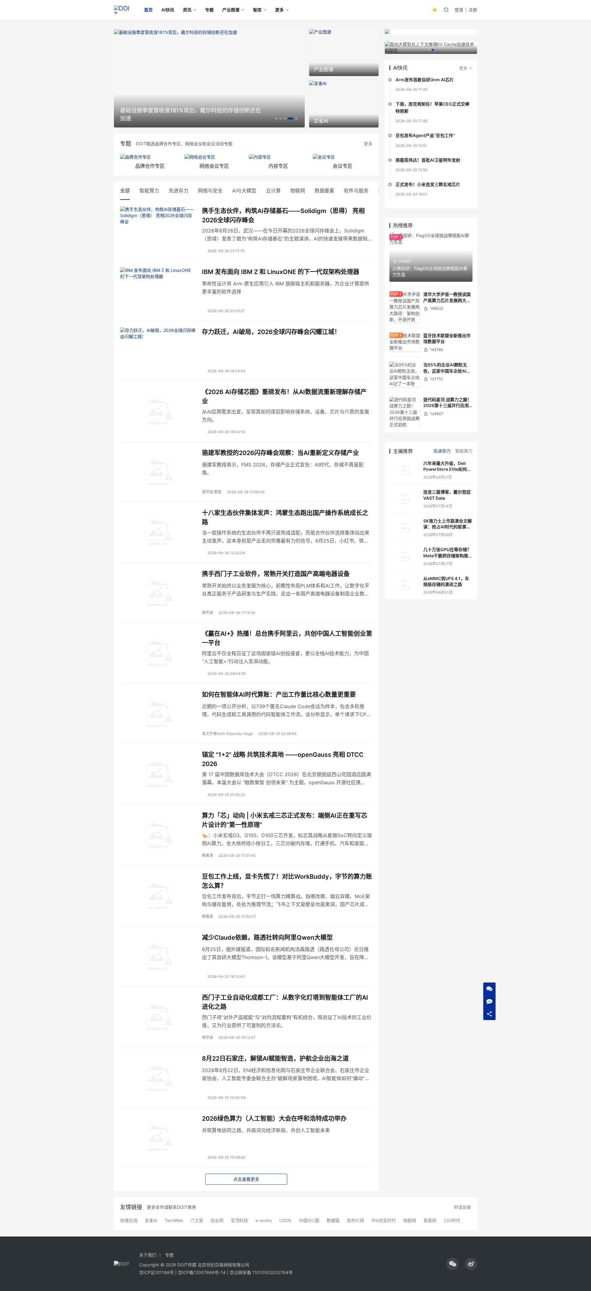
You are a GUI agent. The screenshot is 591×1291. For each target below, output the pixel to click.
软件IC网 (355, 1220)
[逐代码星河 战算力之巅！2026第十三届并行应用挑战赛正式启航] (404, 412)
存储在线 (128, 1220)
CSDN (285, 1220)
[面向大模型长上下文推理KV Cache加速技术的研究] (431, 47)
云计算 (273, 191)
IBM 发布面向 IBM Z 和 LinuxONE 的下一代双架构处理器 (280, 272)
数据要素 (324, 191)
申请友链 (462, 1207)
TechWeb (174, 1220)
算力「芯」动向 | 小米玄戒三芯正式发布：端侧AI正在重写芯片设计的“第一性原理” (284, 820)
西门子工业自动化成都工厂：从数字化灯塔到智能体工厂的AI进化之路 (285, 1002)
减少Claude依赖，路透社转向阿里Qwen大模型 (267, 937)
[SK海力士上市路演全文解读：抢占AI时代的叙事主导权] (404, 527)
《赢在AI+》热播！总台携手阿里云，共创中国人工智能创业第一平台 (287, 638)
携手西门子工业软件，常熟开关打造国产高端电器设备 (276, 574)
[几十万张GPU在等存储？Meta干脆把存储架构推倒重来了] (404, 556)
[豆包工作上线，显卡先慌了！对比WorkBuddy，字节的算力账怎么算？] (158, 895)
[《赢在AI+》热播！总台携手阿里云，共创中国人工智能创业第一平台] (158, 652)
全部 (125, 191)
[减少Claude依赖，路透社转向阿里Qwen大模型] (158, 956)
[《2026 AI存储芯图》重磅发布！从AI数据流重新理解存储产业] (158, 411)
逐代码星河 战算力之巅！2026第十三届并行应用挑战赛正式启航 (447, 405)
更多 (279, 9)
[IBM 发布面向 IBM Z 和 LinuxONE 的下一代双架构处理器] (158, 291)
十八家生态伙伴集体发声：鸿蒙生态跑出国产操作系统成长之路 (285, 517)
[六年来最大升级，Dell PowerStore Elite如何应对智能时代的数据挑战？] (404, 470)
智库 (257, 9)
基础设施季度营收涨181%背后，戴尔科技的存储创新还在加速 (190, 114)
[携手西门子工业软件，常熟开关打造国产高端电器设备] (158, 593)
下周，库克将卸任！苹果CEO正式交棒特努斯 (432, 107)
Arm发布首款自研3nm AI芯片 (425, 79)
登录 (459, 9)
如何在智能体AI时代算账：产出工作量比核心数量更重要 (279, 694)
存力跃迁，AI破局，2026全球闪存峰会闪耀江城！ (271, 332)
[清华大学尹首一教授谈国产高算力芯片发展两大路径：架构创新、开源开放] (404, 307)
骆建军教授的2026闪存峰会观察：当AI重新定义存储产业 (280, 453)
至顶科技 (239, 1220)
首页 (148, 9)
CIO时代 (452, 1220)
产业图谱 (230, 9)
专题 (209, 9)
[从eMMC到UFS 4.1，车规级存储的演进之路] (404, 585)
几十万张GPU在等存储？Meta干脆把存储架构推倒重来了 (447, 555)
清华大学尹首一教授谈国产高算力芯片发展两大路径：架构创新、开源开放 (447, 300)
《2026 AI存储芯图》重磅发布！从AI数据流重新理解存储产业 (284, 396)
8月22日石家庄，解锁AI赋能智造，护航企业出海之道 (275, 1058)
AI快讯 (167, 9)
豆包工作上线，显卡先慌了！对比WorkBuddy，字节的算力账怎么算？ (287, 881)
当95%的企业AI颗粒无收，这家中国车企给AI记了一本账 (447, 370)
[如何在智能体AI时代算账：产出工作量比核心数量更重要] (158, 713)
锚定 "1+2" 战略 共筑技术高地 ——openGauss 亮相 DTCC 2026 (283, 759)
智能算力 (149, 191)
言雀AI (151, 1220)
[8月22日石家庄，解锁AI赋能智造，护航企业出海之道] (158, 1077)
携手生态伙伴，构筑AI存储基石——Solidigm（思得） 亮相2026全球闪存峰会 (283, 215)
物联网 (297, 191)
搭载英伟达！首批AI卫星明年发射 (428, 160)
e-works (263, 1220)
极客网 (430, 1220)
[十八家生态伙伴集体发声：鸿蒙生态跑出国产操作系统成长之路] (158, 532)
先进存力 (178, 191)
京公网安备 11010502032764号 (261, 1272)
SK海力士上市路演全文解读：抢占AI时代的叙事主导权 (447, 526)
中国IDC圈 (309, 1220)
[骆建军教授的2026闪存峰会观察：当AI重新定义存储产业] (158, 472)
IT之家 (197, 1220)
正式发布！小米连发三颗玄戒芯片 (428, 184)
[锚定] (158, 773)
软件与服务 (356, 191)
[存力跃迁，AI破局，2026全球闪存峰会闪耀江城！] (158, 351)
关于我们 (147, 1254)
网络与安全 (210, 191)
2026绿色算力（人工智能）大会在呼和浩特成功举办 (274, 1118)
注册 (472, 9)
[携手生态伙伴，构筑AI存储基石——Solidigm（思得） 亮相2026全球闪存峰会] (158, 230)
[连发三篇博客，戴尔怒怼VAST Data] (404, 498)
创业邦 (217, 1220)
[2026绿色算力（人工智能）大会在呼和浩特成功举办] (158, 1137)
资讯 (187, 9)
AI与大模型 (244, 191)
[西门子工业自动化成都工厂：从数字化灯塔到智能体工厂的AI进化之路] (158, 1016)
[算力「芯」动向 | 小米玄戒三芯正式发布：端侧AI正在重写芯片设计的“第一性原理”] (158, 834)
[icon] (452, 1264)
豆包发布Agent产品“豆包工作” (425, 135)
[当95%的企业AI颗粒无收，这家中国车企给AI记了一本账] (404, 374)
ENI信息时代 (384, 1220)
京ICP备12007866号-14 (202, 1272)
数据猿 (333, 1220)
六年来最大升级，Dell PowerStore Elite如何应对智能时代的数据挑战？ (447, 469)
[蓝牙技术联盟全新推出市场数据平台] (404, 342)
